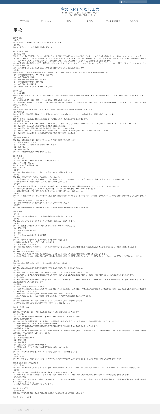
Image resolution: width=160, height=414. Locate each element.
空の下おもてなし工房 (80, 9)
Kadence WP (45, 410)
